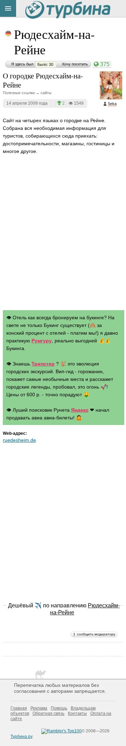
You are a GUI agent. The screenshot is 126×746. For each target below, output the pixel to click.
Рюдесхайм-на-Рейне (54, 42)
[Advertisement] (63, 239)
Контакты (77, 713)
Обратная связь (48, 713)
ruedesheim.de (19, 440)
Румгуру (41, 340)
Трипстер (43, 364)
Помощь (59, 708)
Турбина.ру (21, 736)
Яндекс (80, 410)
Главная (18, 708)
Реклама (38, 708)
